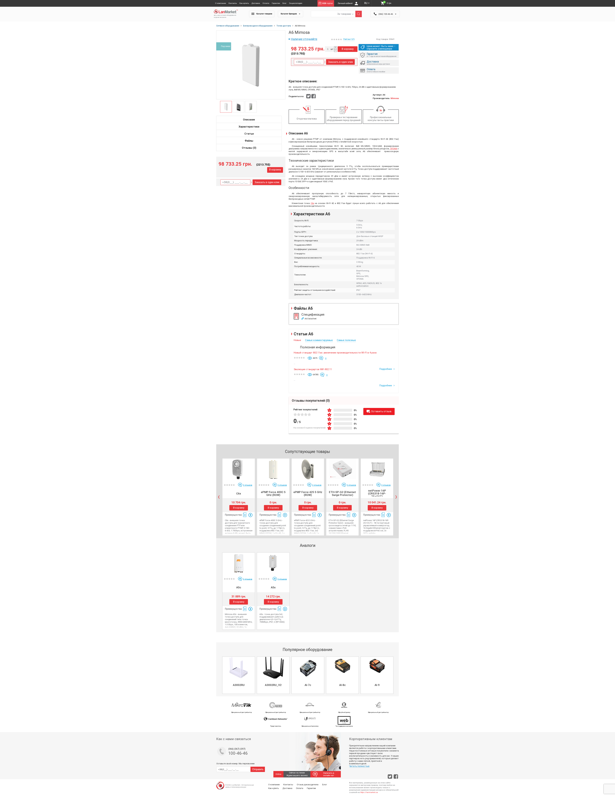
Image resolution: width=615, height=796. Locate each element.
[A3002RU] (238, 668)
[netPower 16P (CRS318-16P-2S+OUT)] (377, 469)
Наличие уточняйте (304, 39)
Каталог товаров (264, 14)
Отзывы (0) (249, 147)
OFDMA (393, 148)
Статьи (249, 133)
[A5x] (273, 563)
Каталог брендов (289, 14)
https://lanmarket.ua (369, 792)
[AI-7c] (308, 668)
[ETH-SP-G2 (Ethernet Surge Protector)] (342, 469)
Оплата (265, 3)
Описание (249, 119)
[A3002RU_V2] (273, 668)
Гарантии (276, 3)
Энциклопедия (295, 3)
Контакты (233, 3)
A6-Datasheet (310, 319)
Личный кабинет (345, 3)
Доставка (255, 3)
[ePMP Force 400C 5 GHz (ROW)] (273, 469)
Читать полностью (359, 766)
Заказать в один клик (266, 182)
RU (367, 3)
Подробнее (386, 369)
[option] (250, 65)
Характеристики (249, 126)
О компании (220, 3)
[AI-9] (377, 668)
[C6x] (238, 469)
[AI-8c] (342, 668)
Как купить (244, 3)
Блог (285, 3)
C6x (312, 203)
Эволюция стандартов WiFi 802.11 (313, 369)
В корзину (275, 169)
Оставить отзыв (381, 411)
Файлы (249, 140)
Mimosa (395, 98)
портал (327, 3)
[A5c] (238, 563)
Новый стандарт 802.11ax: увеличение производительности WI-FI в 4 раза (335, 352)
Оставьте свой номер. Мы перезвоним (235, 763)
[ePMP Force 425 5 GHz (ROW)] (308, 469)
